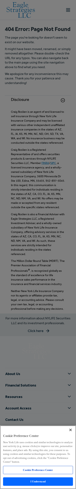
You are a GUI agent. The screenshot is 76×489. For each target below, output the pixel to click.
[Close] (70, 429)
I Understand (38, 481)
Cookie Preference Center (38, 470)
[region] (38, 457)
